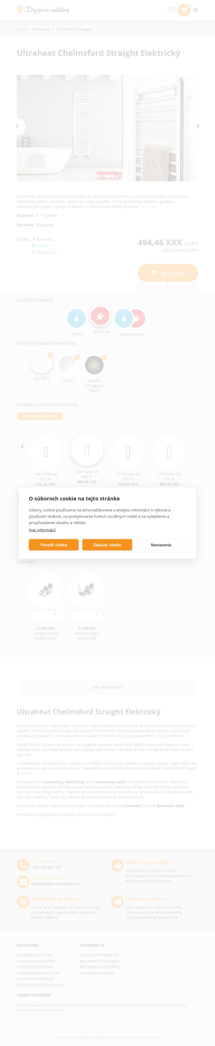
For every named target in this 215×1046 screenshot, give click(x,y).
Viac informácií (42, 529)
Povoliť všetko (54, 544)
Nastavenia (161, 544)
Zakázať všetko (107, 544)
